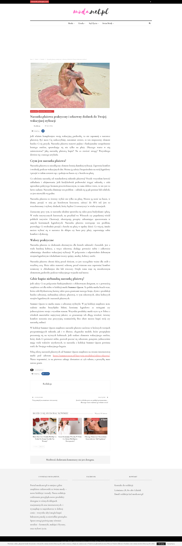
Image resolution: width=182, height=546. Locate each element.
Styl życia (93, 23)
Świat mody (107, 23)
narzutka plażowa (39, 370)
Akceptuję (161, 544)
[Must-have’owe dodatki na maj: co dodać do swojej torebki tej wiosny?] (44, 426)
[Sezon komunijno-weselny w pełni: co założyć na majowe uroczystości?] (70, 426)
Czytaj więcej (171, 544)
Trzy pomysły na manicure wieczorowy (44, 400)
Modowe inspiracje (46, 111)
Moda (70, 23)
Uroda (81, 23)
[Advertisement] (91, 41)
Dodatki (34, 111)
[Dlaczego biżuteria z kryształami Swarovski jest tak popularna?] (95, 426)
